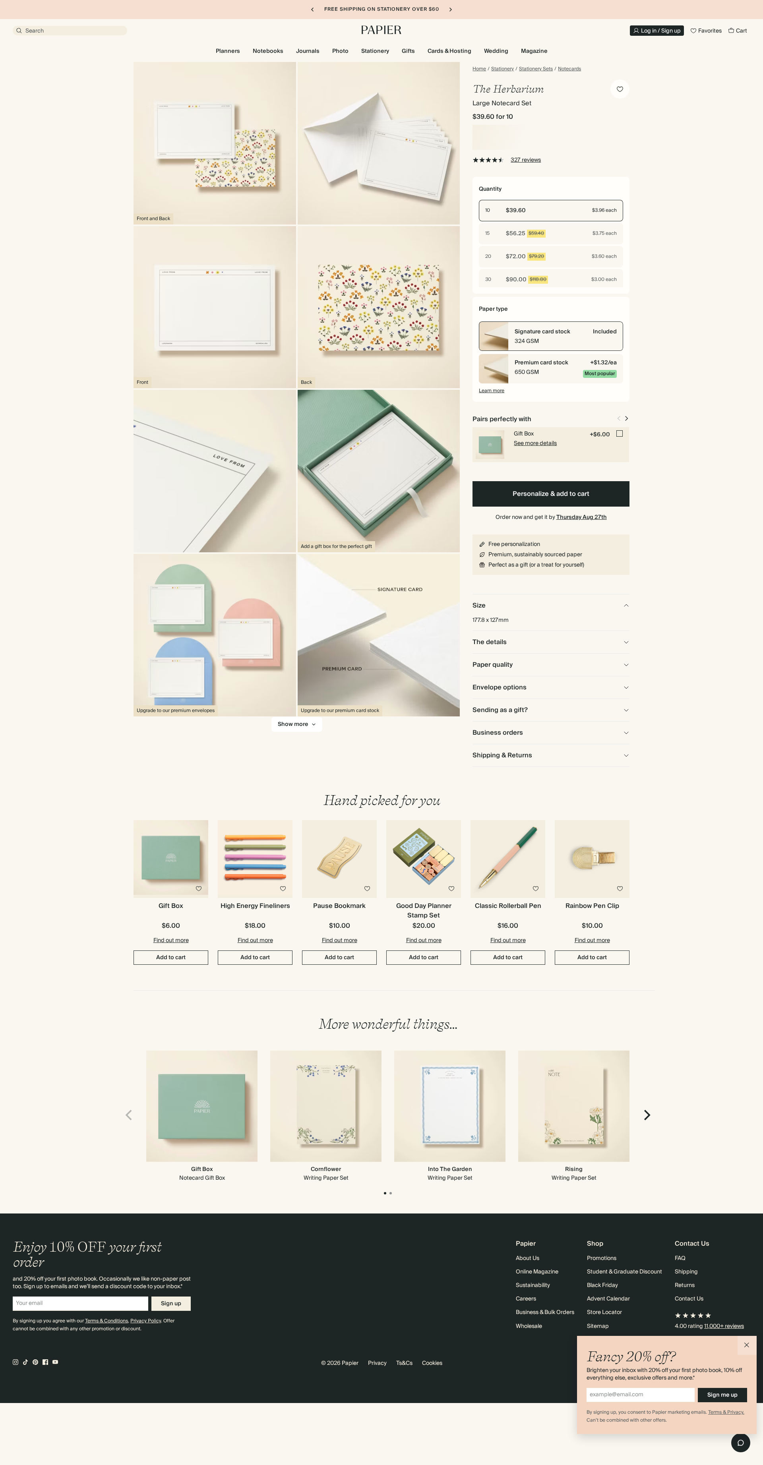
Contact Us (689, 1298)
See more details (535, 443)
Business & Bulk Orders (545, 1312)
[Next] (646, 1115)
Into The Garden (450, 1169)
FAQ (680, 1258)
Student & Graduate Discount (624, 1271)
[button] (747, 1345)
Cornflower (326, 1169)
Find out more (171, 940)
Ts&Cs (404, 1363)
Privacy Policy (145, 1321)
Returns (685, 1285)
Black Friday (602, 1285)
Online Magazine (537, 1271)
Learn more (491, 391)
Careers (526, 1298)
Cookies (432, 1363)
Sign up (171, 1303)
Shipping (686, 1271)
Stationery (502, 69)
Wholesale (529, 1326)
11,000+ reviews (724, 1326)
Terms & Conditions (106, 1321)
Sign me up (722, 1395)
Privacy (377, 1363)
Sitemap (598, 1326)
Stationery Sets (536, 69)
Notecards (569, 69)
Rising (574, 1169)
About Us (527, 1258)
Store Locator (604, 1312)
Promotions (601, 1258)
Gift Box (202, 1169)
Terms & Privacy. (726, 1412)
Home (479, 69)
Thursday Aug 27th (581, 517)
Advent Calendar (608, 1298)
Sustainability (533, 1285)
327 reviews (526, 160)
